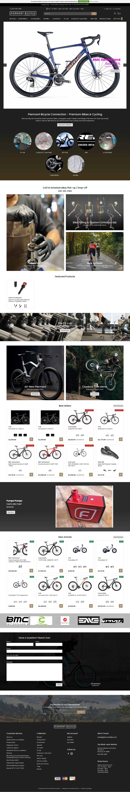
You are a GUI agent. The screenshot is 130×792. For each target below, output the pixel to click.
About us (108, 9)
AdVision (77, 787)
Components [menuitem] (22, 19)
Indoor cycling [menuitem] (41, 757)
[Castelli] (65, 619)
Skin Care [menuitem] (94, 19)
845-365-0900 (16, 9)
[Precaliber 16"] (80, 547)
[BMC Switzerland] (18, 619)
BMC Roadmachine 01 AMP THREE (18, 464)
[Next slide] (124, 64)
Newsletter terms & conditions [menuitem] (16, 749)
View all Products (118, 404)
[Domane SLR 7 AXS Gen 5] (50, 583)
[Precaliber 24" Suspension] (20, 583)
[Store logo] (23, 15)
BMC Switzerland (14, 461)
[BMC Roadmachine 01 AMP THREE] (20, 451)
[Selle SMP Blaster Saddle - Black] (109, 451)
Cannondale (72, 425)
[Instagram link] (71, 752)
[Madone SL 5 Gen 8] (109, 416)
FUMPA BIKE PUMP (14, 503)
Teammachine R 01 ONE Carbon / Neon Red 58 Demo (19, 560)
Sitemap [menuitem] (9, 752)
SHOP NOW (14, 68)
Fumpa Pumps (14, 499)
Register (81, 711)
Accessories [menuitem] (35, 19)
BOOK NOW (65, 329)
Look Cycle (71, 461)
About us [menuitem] (9, 736)
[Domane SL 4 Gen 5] (50, 416)
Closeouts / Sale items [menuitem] (79, 19)
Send (59, 683)
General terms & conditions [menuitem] (15, 738)
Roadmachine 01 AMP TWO (48, 463)
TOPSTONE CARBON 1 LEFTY (48, 559)
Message (10, 661)
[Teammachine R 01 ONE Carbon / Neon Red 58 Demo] (20, 547)
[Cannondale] (41, 619)
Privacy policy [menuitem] (11, 741)
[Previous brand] (8, 619)
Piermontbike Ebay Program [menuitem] (15, 764)
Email (38, 640)
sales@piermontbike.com (107, 736)
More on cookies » (94, 1)
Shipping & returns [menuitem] (12, 744)
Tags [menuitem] (38, 765)
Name (9, 640)
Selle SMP (101, 461)
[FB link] (68, 752)
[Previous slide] (5, 64)
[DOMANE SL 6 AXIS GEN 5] (80, 583)
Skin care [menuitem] (40, 754)
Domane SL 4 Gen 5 (45, 428)
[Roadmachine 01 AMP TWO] (50, 451)
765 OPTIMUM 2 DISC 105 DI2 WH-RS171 (78, 464)
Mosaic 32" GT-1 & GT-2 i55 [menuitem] (15, 767)
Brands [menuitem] (39, 768)
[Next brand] (122, 619)
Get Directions (95, 682)
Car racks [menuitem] (40, 747)
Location (117, 9)
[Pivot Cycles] (113, 619)
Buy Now (11, 511)
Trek (9, 425)
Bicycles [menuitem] (13, 19)
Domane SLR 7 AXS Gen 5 (47, 594)
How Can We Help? (12, 654)
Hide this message (83, 1)
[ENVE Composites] (89, 619)
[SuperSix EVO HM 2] (80, 416)
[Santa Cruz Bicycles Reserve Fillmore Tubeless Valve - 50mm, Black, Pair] (20, 287)
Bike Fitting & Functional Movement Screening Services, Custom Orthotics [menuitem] (19, 755)
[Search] (94, 13)
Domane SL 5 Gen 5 (16, 428)
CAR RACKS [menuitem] (56, 19)
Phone (9, 647)
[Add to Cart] (31, 438)
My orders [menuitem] (70, 738)
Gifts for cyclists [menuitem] (42, 760)
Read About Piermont (65, 123)
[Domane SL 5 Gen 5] (20, 416)
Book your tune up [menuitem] (43, 762)
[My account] (115, 14)
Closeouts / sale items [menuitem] (44, 752)
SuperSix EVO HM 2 (75, 428)
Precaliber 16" (73, 559)
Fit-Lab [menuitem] (66, 19)
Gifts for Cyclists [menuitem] (119, 19)
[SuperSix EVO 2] (109, 583)
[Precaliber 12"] (109, 547)
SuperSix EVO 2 (103, 594)
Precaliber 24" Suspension (18, 594)
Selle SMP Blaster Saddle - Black (108, 464)
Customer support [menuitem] (12, 747)
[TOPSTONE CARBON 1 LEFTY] (50, 547)
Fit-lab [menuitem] (39, 749)
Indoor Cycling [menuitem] (105, 19)
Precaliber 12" (103, 559)
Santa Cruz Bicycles (14, 296)
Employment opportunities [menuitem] (15, 762)
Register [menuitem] (69, 736)
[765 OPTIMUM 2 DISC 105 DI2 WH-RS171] (80, 451)
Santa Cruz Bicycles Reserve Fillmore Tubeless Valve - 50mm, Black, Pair (19, 300)
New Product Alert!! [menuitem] (13, 759)
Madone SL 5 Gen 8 (105, 428)
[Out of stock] (61, 569)
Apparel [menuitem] (46, 19)
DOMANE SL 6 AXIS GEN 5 (77, 594)
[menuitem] (115, 13)
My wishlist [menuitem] (70, 741)
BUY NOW (35, 393)
